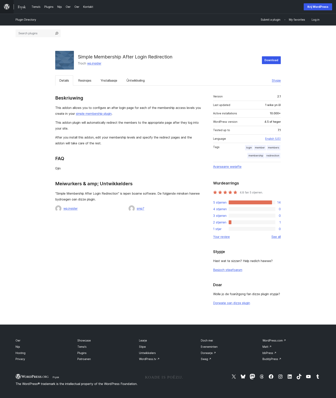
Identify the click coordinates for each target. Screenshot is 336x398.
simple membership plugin (94, 114)
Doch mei (207, 340)
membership (255, 155)
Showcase (84, 340)
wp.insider (94, 63)
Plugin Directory (26, 19)
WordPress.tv (149, 359)
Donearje (208, 353)
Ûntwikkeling (135, 80)
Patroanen (84, 359)
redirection (272, 155)
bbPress (269, 353)
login (249, 147)
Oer (18, 340)
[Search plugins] (57, 33)
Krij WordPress (317, 6)
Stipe (142, 346)
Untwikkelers (147, 353)
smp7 (140, 208)
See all (276, 237)
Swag (206, 359)
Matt (267, 346)
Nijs (18, 346)
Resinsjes (84, 80)
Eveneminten (209, 346)
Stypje (276, 80)
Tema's (82, 346)
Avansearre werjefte (227, 167)
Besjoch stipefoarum (227, 270)
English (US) (273, 138)
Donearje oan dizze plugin (231, 303)
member (260, 147)
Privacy (20, 359)
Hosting (20, 353)
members (273, 147)
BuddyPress (271, 359)
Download (271, 60)
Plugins (82, 353)
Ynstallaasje (109, 80)
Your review (221, 237)
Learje (143, 340)
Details (64, 80)
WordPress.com (274, 340)
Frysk (56, 377)
